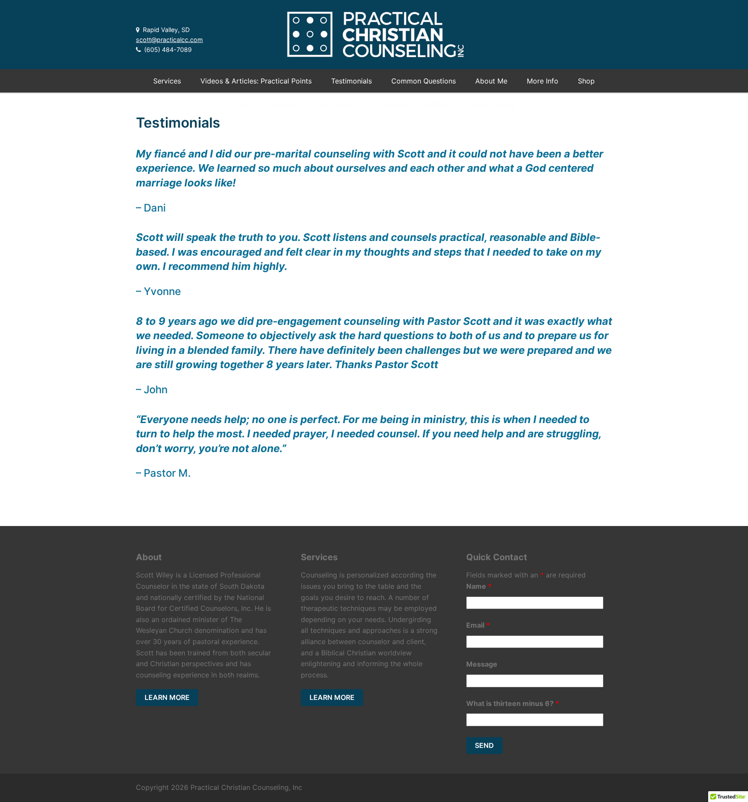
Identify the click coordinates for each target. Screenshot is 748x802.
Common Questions (423, 81)
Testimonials (351, 81)
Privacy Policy (492, 104)
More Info (542, 81)
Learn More (167, 697)
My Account (338, 104)
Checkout (283, 104)
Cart (240, 104)
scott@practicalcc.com (169, 39)
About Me (491, 81)
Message (481, 664)
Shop (586, 81)
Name (479, 586)
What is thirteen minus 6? (512, 703)
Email (478, 625)
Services (167, 81)
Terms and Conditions (413, 104)
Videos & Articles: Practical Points (256, 81)
